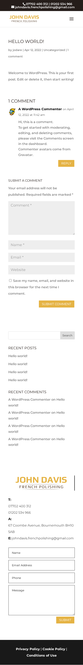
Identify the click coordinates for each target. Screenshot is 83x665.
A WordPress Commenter (40, 109)
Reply (66, 163)
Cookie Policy (54, 649)
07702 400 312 (37, 4)
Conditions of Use (42, 655)
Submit (65, 620)
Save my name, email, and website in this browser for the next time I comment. (41, 287)
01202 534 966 (61, 4)
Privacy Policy (28, 649)
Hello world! (17, 356)
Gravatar (25, 155)
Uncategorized (54, 50)
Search (67, 335)
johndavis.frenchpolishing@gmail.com (43, 538)
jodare (17, 50)
